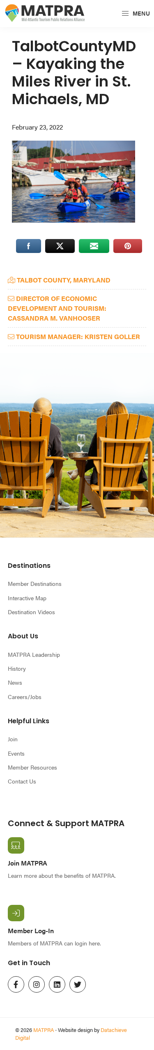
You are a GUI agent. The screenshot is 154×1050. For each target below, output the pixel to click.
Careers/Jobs (24, 696)
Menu (140, 13)
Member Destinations (35, 583)
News (15, 682)
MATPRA (43, 1030)
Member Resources (32, 767)
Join (13, 739)
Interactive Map (27, 598)
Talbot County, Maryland (62, 280)
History (17, 668)
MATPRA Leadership (34, 654)
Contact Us (22, 781)
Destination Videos (31, 612)
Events (16, 753)
